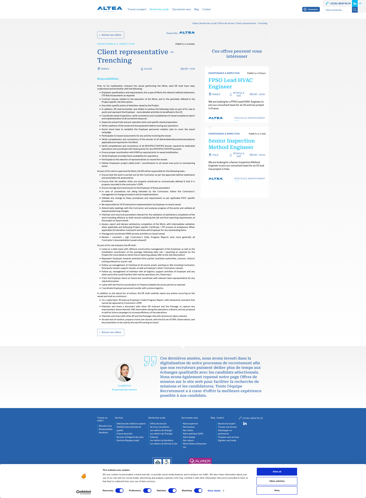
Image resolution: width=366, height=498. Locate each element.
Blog (213, 417)
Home (195, 23)
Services (119, 417)
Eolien (148, 68)
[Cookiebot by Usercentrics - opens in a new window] (83, 492)
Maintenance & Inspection (116, 44)
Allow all (277, 471)
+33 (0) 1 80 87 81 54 (340, 3)
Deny (277, 490)
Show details (214, 490)
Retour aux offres (111, 35)
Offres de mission (226, 23)
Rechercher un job (208, 23)
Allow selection (277, 481)
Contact (220, 417)
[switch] (147, 490)
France (105, 68)
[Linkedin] (355, 3)
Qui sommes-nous (189, 417)
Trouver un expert (102, 419)
